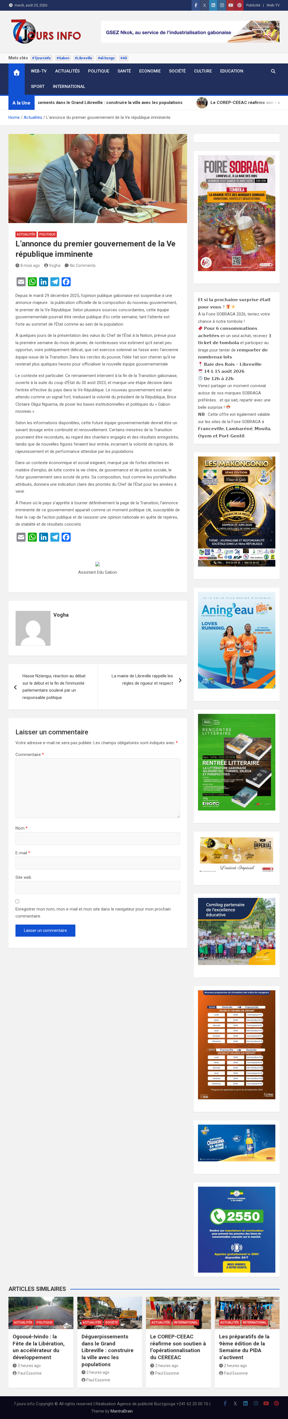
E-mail (22, 852)
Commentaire (29, 754)
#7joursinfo (41, 58)
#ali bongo (106, 58)
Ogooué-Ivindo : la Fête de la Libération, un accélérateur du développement (39, 1347)
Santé (124, 71)
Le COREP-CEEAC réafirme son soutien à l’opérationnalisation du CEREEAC (178, 1347)
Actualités (67, 71)
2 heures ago (29, 1365)
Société (177, 71)
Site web (23, 877)
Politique (98, 71)
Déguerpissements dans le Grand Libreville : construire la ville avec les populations (108, 1350)
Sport (37, 86)
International (69, 86)
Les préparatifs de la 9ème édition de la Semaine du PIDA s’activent (244, 1347)
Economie (150, 71)
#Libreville (83, 58)
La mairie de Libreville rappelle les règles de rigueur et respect (142, 679)
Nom (21, 828)
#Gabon (63, 58)
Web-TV (273, 5)
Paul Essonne (30, 1373)
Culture (203, 71)
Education (231, 71)
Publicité (253, 5)
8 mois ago (30, 265)
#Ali (123, 58)
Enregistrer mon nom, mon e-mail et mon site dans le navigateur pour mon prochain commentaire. (93, 913)
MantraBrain (122, 1411)
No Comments (83, 265)
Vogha (54, 265)
